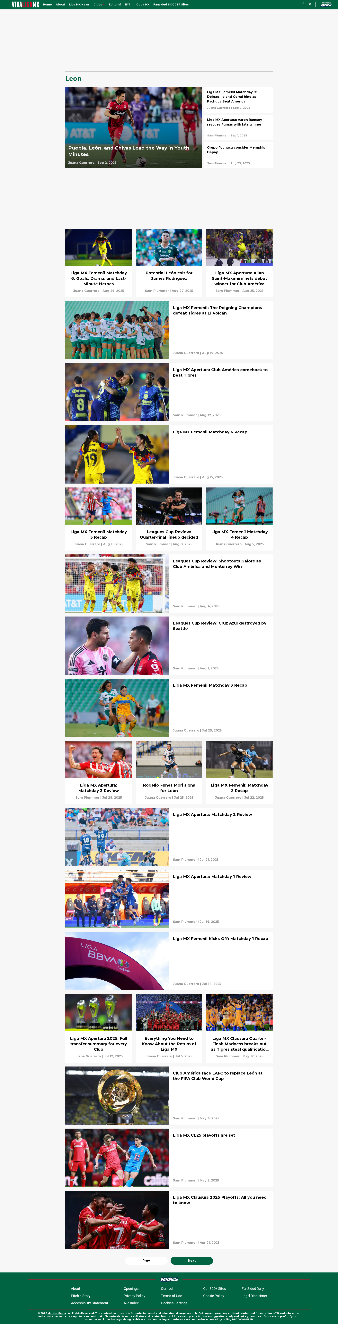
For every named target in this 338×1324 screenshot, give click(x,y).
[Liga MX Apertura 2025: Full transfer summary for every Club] (98, 1028)
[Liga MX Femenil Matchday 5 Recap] (98, 519)
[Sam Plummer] (217, 135)
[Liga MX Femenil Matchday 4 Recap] (239, 519)
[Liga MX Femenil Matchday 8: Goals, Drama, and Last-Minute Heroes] (98, 263)
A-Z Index (131, 1303)
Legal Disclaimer (254, 1296)
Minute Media (57, 1313)
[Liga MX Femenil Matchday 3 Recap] (169, 708)
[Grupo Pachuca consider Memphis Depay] (238, 155)
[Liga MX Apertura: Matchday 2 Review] (169, 837)
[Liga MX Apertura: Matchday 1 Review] (169, 899)
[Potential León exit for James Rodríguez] (169, 263)
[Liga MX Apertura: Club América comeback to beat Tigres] (169, 392)
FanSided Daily (253, 1289)
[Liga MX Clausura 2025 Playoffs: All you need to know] (169, 1220)
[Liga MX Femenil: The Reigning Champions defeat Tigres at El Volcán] (169, 330)
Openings (131, 1289)
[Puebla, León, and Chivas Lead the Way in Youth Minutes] (133, 127)
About (75, 1289)
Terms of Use (171, 1296)
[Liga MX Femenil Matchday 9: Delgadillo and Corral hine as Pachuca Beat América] (238, 100)
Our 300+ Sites (214, 1289)
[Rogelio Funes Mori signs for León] (169, 772)
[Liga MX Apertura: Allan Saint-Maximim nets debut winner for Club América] (239, 263)
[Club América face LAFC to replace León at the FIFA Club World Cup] (169, 1096)
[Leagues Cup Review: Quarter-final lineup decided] (169, 519)
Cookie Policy (213, 1296)
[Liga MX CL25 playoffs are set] (169, 1158)
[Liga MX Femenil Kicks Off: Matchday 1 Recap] (169, 961)
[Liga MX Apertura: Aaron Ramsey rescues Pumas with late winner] (238, 127)
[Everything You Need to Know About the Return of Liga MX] (169, 1028)
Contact (167, 1289)
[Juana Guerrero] (81, 162)
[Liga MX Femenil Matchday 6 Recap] (169, 454)
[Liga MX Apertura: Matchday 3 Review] (98, 772)
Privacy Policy (134, 1296)
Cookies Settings (174, 1303)
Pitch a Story (81, 1296)
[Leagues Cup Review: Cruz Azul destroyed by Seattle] (169, 646)
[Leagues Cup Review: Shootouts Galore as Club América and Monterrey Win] (169, 583)
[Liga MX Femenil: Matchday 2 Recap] (239, 772)
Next (192, 1261)
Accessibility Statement (89, 1303)
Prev (146, 1261)
